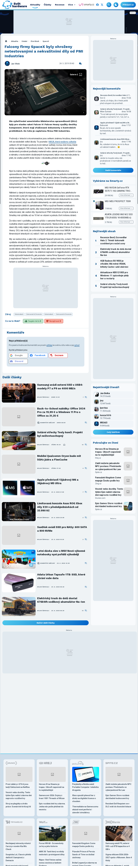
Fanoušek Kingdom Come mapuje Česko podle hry (108, 479)
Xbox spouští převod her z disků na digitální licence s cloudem (84, 798)
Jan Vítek (15, 64)
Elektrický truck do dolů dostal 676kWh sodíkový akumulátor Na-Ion (61, 600)
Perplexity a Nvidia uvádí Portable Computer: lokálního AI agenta (85, 787)
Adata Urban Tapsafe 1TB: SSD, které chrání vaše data (61, 576)
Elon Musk (35, 41)
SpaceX (46, 41)
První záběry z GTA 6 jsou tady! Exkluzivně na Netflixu (18, 785)
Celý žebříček (113, 432)
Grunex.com (100, 498)
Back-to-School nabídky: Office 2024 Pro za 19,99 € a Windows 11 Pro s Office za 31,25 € (61, 412)
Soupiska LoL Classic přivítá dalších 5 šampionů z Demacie (18, 857)
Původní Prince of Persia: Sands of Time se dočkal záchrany (83, 854)
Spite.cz (98, 472)
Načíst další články (46, 623)
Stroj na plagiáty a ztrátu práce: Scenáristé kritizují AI (18, 805)
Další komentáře (113, 170)
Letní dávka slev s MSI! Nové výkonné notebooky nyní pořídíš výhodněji (61, 552)
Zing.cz (98, 483)
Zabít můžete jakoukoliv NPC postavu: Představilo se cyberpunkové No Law (108, 466)
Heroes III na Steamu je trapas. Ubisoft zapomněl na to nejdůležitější (108, 452)
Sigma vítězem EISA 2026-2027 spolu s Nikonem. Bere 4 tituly (119, 857)
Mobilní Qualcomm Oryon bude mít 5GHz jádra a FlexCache (59, 457)
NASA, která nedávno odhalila (62, 141)
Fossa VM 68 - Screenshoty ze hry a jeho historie (51, 844)
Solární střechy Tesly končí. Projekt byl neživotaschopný (60, 434)
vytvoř (77, 345)
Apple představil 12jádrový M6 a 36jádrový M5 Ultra (57, 481)
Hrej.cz (98, 458)
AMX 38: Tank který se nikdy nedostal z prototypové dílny (51, 853)
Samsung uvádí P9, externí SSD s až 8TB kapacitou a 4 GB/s (118, 846)
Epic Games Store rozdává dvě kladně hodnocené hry (108, 505)
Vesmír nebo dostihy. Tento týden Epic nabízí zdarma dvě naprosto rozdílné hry (109, 492)
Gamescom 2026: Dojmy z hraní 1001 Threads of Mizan (52, 796)
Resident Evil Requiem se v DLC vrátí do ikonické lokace (118, 805)
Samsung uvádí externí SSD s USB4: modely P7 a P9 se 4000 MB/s (60, 386)
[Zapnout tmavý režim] (115, 4)
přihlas (49, 345)
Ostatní (24, 41)
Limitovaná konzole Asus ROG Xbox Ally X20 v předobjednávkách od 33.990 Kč (59, 507)
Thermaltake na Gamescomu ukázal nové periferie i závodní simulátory (85, 810)
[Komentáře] (80, 63)
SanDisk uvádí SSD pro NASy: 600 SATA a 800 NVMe (62, 529)
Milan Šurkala (43, 397)
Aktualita (14, 41)
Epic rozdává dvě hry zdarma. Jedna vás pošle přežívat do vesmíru (52, 807)
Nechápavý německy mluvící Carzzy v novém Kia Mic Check (18, 846)
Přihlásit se (128, 5)
